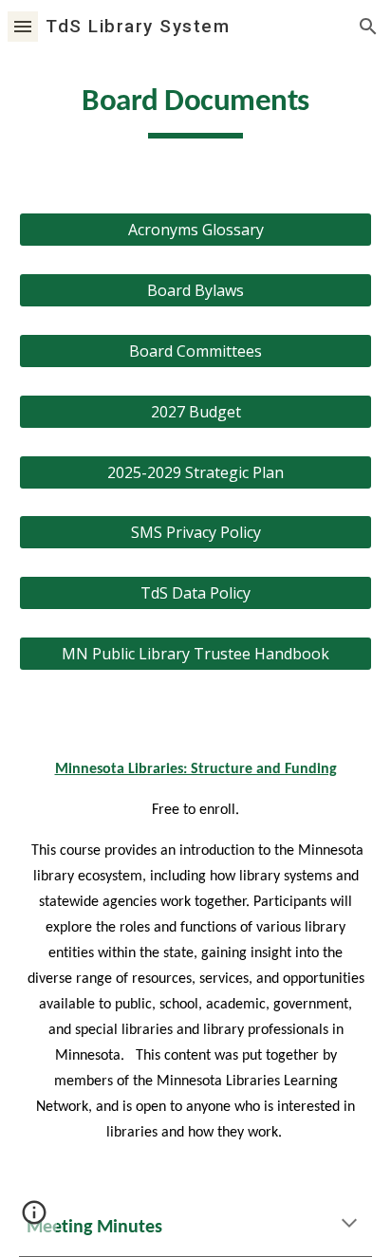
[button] (23, 26)
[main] (195, 109)
